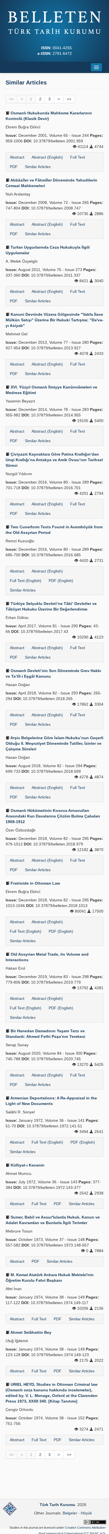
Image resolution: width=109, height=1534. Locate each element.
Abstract (17, 157)
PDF (14, 166)
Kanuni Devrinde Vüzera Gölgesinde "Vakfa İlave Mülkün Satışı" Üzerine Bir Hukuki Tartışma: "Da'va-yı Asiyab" (54, 320)
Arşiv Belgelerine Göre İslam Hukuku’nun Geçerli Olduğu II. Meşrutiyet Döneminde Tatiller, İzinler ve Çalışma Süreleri (54, 743)
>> (69, 99)
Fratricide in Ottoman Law (35, 883)
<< (11, 99)
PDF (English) (61, 580)
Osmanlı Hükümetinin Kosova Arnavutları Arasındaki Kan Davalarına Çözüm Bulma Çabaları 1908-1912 (53, 816)
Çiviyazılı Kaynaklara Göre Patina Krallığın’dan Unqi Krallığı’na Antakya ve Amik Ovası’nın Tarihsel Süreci (54, 460)
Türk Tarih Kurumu (57, 1504)
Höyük (86, 1513)
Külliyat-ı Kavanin (27, 1165)
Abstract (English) (47, 157)
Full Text (77, 157)
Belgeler (70, 1513)
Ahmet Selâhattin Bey (30, 1332)
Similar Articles (38, 166)
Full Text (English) (25, 580)
